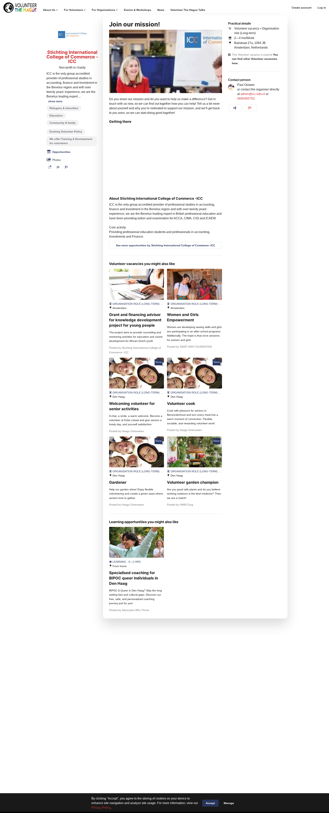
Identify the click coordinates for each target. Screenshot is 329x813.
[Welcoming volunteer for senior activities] (136, 373)
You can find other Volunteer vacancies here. (255, 59)
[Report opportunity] (250, 108)
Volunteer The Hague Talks (187, 9)
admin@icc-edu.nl (252, 94)
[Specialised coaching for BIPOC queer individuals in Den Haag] (136, 542)
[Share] (234, 108)
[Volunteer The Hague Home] (20, 7)
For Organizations (103, 10)
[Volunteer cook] (194, 373)
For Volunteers (73, 10)
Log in (322, 7)
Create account (301, 7)
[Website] (49, 167)
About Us (49, 10)
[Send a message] (58, 167)
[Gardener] (136, 451)
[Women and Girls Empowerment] (194, 284)
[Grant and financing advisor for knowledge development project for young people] (136, 284)
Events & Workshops (137, 9)
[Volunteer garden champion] (194, 451)
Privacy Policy (100, 807)
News (160, 9)
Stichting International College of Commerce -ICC (72, 57)
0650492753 (245, 98)
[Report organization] (66, 167)
